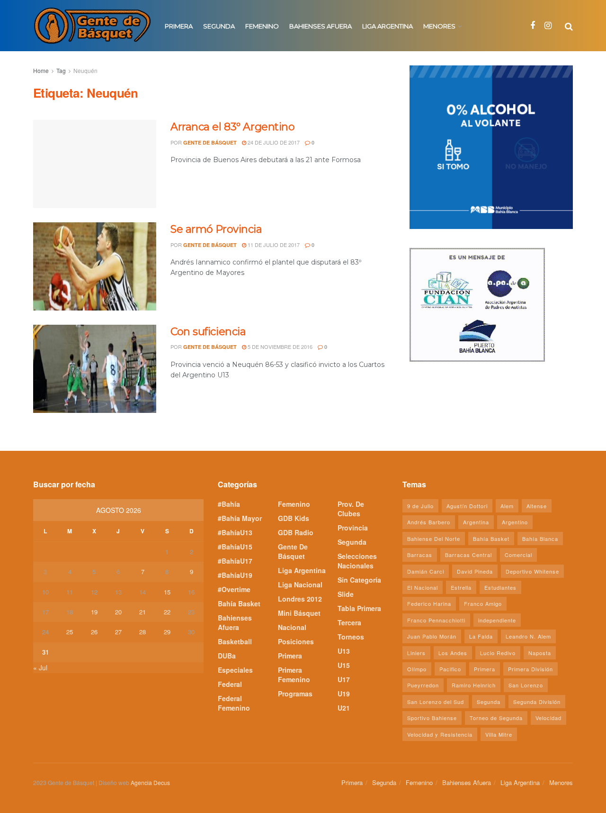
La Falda (481, 636)
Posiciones (296, 641)
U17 (344, 679)
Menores (439, 26)
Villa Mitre (498, 734)
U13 (344, 651)
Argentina (476, 522)
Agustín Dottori (467, 506)
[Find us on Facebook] (532, 25)
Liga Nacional (300, 584)
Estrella (461, 587)
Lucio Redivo (498, 653)
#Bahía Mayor (240, 518)
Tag (61, 70)
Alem (507, 506)
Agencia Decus (150, 782)
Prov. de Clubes (351, 508)
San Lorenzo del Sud (435, 701)
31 (45, 652)
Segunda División (537, 701)
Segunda (219, 26)
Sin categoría (359, 580)
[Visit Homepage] (92, 25)
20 (118, 611)
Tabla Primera (359, 608)
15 (167, 591)
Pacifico (450, 669)
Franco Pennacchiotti (436, 620)
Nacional (292, 627)
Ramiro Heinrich (474, 685)
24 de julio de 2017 (273, 142)
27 (118, 631)
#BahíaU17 (235, 561)
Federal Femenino (234, 703)
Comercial (518, 554)
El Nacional (422, 587)
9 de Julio (420, 506)
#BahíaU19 (235, 575)
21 (142, 611)
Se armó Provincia (216, 229)
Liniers (416, 653)
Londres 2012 (300, 598)
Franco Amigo (483, 603)
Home (41, 70)
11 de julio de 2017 (273, 244)
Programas (295, 693)
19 (94, 611)
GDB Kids (293, 518)
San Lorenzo (525, 685)
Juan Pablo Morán (431, 636)
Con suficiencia (208, 331)
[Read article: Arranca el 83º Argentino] (94, 164)
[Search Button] (569, 25)
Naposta (539, 653)
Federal (230, 684)
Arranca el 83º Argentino (232, 126)
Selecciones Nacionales (357, 560)
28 (142, 631)
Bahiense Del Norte (433, 538)
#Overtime (234, 589)
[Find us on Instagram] (548, 25)
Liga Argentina (387, 26)
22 (167, 611)
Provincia (353, 527)
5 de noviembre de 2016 (279, 346)
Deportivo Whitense (532, 571)
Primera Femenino (294, 674)
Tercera (349, 622)
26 (94, 631)
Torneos (351, 636)
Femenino (262, 26)
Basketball (235, 641)
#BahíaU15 (235, 546)
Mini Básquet (299, 613)
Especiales (235, 670)
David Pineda (475, 571)
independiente (497, 620)
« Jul (40, 667)
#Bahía (229, 504)
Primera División (530, 669)
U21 (344, 708)
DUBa (227, 655)
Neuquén (85, 70)
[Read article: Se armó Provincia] (94, 266)
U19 (344, 693)
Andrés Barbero (428, 522)
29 (167, 631)
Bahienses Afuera (320, 26)
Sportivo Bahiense (432, 718)
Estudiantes (500, 587)
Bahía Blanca (540, 538)
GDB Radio (295, 532)
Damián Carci (425, 571)
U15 (344, 665)
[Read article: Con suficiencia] (94, 369)
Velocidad (548, 718)
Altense (536, 506)
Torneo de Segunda (496, 718)
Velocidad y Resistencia (439, 734)
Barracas (419, 554)
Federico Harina (429, 603)
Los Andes (452, 653)
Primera (179, 26)
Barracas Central (468, 554)
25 (69, 631)
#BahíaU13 (235, 532)
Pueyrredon (423, 685)
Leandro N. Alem (528, 636)
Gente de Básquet (210, 142)
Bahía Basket (239, 603)
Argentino (515, 522)
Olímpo (417, 669)
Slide (346, 594)
